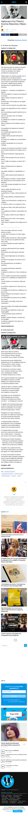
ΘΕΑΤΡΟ (19, 798)
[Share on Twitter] (14, 35)
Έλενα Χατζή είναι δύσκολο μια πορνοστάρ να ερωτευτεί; (10, 744)
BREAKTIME (5, 801)
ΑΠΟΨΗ (3, 795)
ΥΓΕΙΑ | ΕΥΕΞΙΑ (22, 801)
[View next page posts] (15, 640)
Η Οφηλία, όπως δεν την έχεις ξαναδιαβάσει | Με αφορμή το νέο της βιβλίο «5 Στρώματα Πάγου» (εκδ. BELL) (14, 560)
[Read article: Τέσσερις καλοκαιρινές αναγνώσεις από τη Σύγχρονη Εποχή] (14, 524)
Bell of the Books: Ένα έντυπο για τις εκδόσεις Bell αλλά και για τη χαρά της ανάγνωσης (12, 609)
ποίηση (19, 475)
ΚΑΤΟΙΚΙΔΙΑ (13, 802)
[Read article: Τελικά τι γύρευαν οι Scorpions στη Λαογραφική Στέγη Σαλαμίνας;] (14, 623)
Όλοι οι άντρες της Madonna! (12, 750)
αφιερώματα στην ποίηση (7, 473)
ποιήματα (14, 475)
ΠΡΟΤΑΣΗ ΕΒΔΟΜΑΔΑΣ (13, 799)
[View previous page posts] (12, 640)
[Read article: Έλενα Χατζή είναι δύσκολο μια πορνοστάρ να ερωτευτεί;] (14, 732)
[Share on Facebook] (5, 35)
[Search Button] (26, 2)
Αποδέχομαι (17, 811)
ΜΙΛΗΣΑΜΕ (4, 796)
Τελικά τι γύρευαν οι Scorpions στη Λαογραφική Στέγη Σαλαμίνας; (11, 634)
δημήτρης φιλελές (19, 473)
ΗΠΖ (7, 30)
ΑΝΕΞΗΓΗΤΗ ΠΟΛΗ (17, 795)
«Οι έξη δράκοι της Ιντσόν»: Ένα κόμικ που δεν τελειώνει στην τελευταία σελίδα (13, 585)
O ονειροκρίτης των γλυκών (11, 765)
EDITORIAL (8, 795)
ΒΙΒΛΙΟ (4, 531)
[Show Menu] (1, 2)
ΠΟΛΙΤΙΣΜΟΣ (17, 796)
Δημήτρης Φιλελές (21, 40)
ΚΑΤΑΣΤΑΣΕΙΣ (5, 802)
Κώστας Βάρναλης (6, 475)
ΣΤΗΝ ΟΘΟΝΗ (5, 798)
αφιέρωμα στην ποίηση (9, 471)
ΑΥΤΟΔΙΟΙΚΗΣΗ (13, 801)
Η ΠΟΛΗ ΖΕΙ (20, 802)
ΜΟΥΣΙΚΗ (4, 799)
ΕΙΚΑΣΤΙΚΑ (12, 798)
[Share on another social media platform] (23, 35)
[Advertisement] (13, 481)
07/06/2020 (13, 30)
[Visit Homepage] (14, 2)
